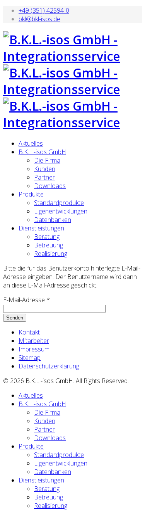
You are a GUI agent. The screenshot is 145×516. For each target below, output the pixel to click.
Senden (14, 318)
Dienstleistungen (41, 228)
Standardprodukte (59, 202)
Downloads (50, 186)
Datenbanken (52, 219)
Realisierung (50, 253)
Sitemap (30, 357)
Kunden (44, 169)
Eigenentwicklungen (60, 211)
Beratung (47, 236)
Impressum (34, 349)
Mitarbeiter (34, 340)
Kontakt (29, 332)
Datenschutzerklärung (49, 366)
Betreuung (48, 245)
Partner (44, 177)
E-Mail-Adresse (26, 300)
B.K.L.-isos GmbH (42, 152)
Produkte (31, 194)
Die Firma (47, 160)
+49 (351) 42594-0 (44, 10)
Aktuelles (31, 143)
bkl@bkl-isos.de (39, 19)
